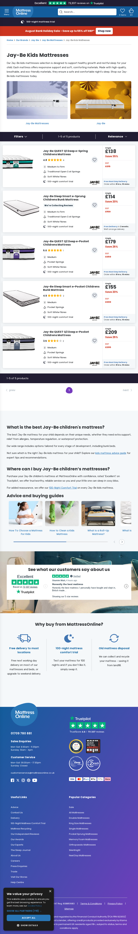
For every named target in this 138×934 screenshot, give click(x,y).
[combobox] (117, 136)
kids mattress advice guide (110, 453)
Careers (15, 860)
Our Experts (17, 844)
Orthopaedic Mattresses (82, 844)
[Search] (61, 11)
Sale (71, 807)
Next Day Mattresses (80, 855)
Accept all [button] (29, 917)
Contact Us (17, 812)
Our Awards (17, 839)
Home (10, 40)
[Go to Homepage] (23, 11)
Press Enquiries (19, 866)
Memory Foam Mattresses (83, 839)
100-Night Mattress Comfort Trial (28, 823)
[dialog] (28, 909)
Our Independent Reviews (25, 834)
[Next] (122, 542)
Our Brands (22, 40)
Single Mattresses (78, 828)
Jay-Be (35, 40)
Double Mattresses (79, 818)
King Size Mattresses (80, 823)
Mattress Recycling (21, 828)
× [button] (50, 891)
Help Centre (17, 882)
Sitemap (69, 908)
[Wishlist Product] (95, 160)
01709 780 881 (21, 733)
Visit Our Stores (19, 877)
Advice (14, 807)
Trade (14, 871)
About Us (16, 855)
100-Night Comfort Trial (63, 487)
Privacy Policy (115, 903)
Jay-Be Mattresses (52, 40)
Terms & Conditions (91, 903)
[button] (28, 911)
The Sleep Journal (20, 850)
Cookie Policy (35, 905)
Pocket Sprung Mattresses (83, 834)
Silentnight (74, 850)
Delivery (15, 818)
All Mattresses (76, 812)
